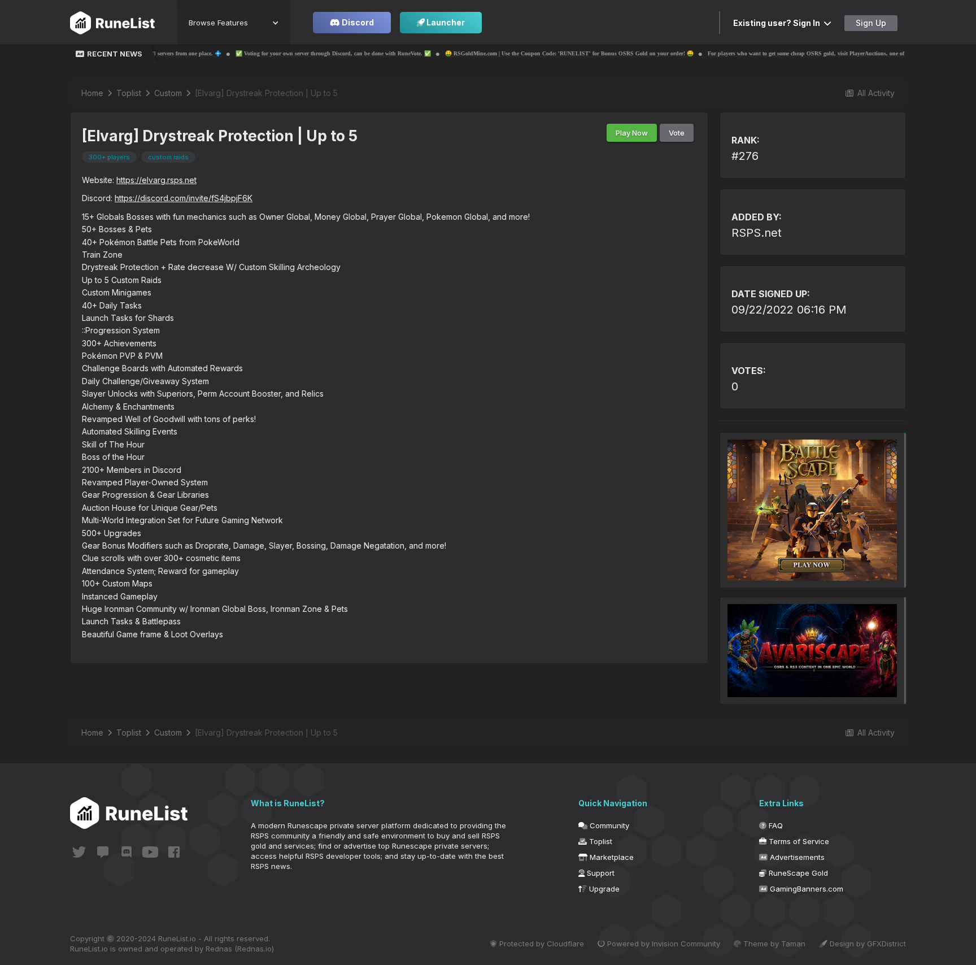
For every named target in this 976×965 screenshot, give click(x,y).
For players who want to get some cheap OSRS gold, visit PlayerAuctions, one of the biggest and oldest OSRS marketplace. (799, 53)
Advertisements (796, 857)
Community (608, 825)
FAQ (774, 825)
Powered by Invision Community (662, 943)
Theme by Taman (773, 943)
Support (600, 872)
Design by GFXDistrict (866, 943)
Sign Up (871, 23)
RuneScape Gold (797, 872)
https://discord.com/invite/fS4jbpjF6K (183, 198)
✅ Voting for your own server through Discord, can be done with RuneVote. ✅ (274, 53)
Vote (677, 132)
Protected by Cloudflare (540, 943)
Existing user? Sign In (778, 23)
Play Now (632, 132)
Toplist (599, 841)
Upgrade (603, 888)
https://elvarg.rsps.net (156, 180)
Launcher (445, 22)
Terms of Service (797, 841)
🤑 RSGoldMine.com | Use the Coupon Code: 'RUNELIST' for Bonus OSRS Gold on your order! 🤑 (510, 53)
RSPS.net (756, 233)
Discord (357, 22)
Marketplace (610, 857)
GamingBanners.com (805, 888)
